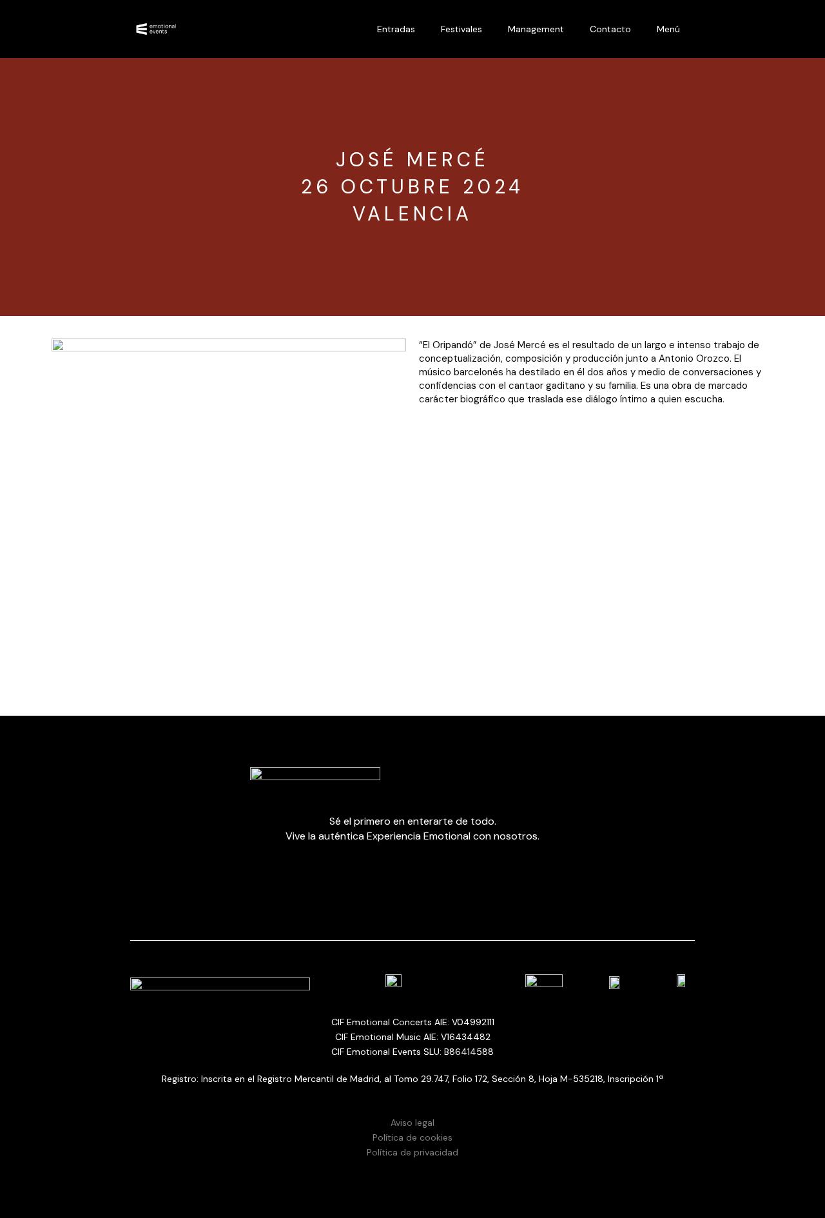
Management (536, 29)
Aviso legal (412, 1122)
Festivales (461, 29)
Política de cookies (412, 1137)
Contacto (610, 29)
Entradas (396, 29)
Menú (668, 29)
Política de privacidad (412, 1152)
